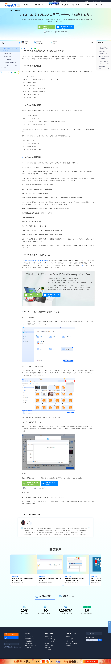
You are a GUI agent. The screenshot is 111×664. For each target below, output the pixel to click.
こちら (21, 647)
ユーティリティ (86, 5)
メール (82, 265)
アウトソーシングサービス (72, 643)
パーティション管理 (53, 5)
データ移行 (65, 5)
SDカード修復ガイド (30, 636)
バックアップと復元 (50, 641)
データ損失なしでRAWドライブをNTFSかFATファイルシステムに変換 (104, 67)
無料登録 (11, 644)
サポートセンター (99, 1)
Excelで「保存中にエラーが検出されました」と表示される (23, 579)
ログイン (15, 646)
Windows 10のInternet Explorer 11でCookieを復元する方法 (75, 579)
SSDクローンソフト (29, 647)
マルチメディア (75, 5)
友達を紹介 (68, 645)
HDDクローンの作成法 (30, 645)
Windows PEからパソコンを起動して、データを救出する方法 (104, 57)
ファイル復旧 (48, 638)
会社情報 (68, 636)
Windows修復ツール (30, 638)
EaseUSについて (71, 633)
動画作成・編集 (49, 645)
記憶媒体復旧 (48, 636)
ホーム (11, 10)
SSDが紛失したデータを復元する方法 (104, 52)
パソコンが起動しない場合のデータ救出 (104, 47)
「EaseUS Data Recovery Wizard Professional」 (35, 260)
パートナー (71, 1)
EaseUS (12, 5)
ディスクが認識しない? (30, 640)
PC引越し (47, 643)
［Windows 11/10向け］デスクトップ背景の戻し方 (50, 579)
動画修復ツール (28, 643)
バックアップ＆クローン (39, 5)
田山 (26, 43)
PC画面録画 (48, 647)
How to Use (49, 633)
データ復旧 (26, 5)
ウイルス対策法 (28, 641)
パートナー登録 (69, 638)
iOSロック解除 (48, 649)
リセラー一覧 (69, 640)
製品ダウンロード (58, 1)
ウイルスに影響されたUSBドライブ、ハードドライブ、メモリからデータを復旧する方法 (104, 62)
